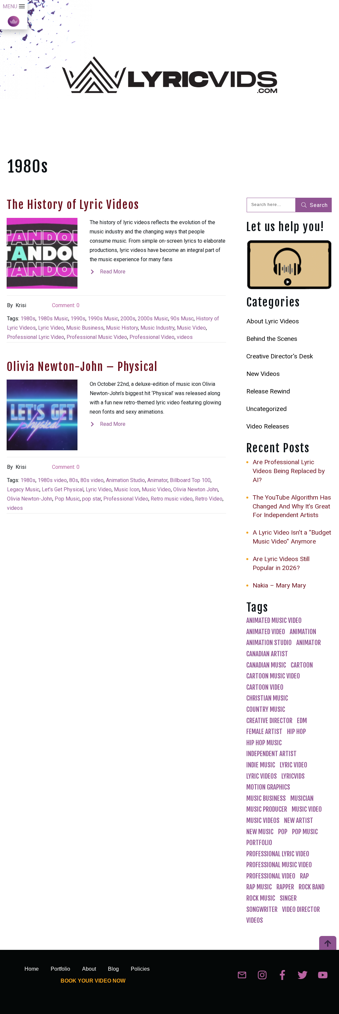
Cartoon (302, 665)
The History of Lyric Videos (73, 205)
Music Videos (262, 821)
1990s (78, 318)
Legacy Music (23, 489)
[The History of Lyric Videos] (42, 253)
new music (259, 832)
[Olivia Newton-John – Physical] (42, 415)
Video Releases (267, 426)
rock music (260, 898)
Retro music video (172, 499)
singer (288, 898)
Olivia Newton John (195, 489)
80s (73, 480)
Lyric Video (51, 328)
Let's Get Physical (62, 489)
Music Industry (157, 328)
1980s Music (53, 318)
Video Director (301, 909)
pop (282, 832)
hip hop (296, 732)
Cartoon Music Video (273, 676)
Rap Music (259, 887)
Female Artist (264, 732)
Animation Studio (125, 480)
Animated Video (265, 632)
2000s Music (153, 318)
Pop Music (67, 499)
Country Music (265, 709)
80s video (92, 480)
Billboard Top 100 (190, 480)
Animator (157, 480)
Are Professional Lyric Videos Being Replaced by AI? (289, 471)
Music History (122, 328)
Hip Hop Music (264, 743)
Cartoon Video (264, 687)
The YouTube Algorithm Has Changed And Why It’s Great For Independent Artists (292, 506)
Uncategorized (266, 409)
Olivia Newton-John (29, 499)
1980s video (52, 480)
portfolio (259, 843)
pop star (91, 499)
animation (303, 632)
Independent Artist (271, 754)
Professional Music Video (97, 337)
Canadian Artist (267, 654)
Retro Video (208, 499)
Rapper (285, 887)
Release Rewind (268, 391)
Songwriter (261, 909)
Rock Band (311, 887)
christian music (267, 698)
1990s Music (103, 318)
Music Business (85, 328)
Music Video (191, 328)
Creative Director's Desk (279, 356)
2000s (128, 318)
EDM (302, 721)
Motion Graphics (268, 787)
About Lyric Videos (272, 321)
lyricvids (293, 776)
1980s (28, 318)
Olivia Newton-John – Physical (82, 367)
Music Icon (126, 489)
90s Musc (182, 318)
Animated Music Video (274, 621)
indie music (260, 765)
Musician (302, 798)
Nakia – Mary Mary (279, 585)
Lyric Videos (261, 776)
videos (185, 337)
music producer (266, 809)
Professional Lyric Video (35, 337)
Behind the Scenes (271, 339)
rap (304, 876)
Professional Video (151, 337)
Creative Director (269, 721)
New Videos (263, 374)
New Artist (298, 821)
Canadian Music (266, 665)
